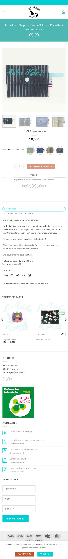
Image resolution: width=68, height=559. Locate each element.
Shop (22, 25)
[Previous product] (37, 35)
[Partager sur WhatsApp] (24, 186)
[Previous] (8, 80)
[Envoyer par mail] (39, 186)
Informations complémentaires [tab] (19, 214)
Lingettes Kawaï (9, 340)
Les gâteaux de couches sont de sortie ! (28, 440)
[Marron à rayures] (50, 150)
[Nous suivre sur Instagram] (9, 379)
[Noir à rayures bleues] (60, 150)
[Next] (60, 80)
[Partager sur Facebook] (29, 186)
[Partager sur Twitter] (34, 186)
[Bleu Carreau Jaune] (30, 150)
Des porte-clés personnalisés (23, 449)
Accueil (9, 25)
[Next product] (31, 35)
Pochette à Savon (43, 340)
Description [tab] (10, 209)
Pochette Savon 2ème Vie (13, 150)
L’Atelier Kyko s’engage (21, 432)
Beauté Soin (37, 25)
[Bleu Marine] (40, 150)
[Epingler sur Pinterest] (43, 186)
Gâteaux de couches (19, 459)
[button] (4, 12)
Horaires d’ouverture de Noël (23, 468)
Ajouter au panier (41, 166)
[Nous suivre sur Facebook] (5, 379)
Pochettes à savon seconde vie (43, 180)
